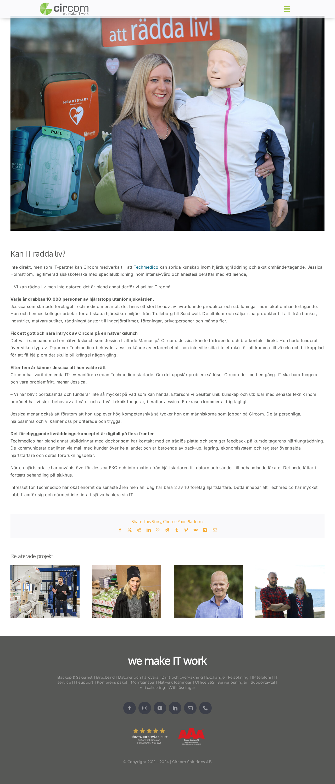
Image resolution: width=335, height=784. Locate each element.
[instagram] (144, 708)
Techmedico (147, 267)
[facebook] (129, 708)
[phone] (205, 708)
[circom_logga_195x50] (65, 4)
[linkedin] (175, 708)
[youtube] (160, 708)
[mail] (190, 708)
